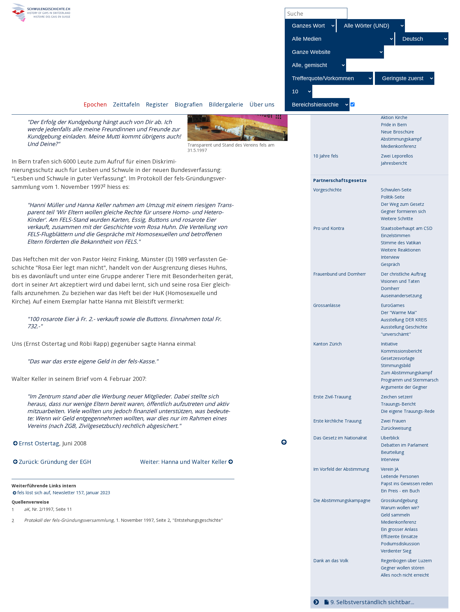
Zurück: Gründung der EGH (55, 461)
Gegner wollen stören (402, 568)
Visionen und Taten (400, 281)
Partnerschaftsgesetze (340, 180)
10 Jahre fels (325, 156)
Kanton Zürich (327, 344)
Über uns (261, 104)
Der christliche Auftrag (403, 274)
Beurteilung (392, 452)
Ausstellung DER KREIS (404, 320)
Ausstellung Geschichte (404, 327)
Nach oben (284, 442)
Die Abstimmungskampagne (342, 500)
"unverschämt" (396, 334)
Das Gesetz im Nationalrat (340, 438)
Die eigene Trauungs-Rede (408, 411)
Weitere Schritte (397, 218)
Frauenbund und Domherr (339, 274)
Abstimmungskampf (401, 139)
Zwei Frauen (393, 421)
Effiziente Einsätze (399, 536)
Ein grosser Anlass (399, 529)
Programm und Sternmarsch (409, 380)
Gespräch (390, 264)
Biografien (188, 104)
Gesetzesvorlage (398, 358)
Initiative (389, 344)
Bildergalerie (226, 104)
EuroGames (393, 305)
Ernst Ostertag (39, 443)
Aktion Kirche (394, 117)
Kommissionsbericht (401, 351)
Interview (390, 257)
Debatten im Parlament (404, 445)
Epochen (95, 104)
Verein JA (390, 469)
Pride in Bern (394, 124)
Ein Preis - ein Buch (400, 491)
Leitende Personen (400, 476)
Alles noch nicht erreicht (405, 575)
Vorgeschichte (327, 190)
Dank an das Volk (330, 560)
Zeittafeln (126, 104)
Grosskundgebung (399, 500)
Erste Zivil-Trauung (332, 397)
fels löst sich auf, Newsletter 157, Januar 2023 (63, 492)
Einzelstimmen (395, 235)
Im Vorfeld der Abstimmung (341, 469)
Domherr (390, 288)
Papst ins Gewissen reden (407, 483)
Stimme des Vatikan (401, 243)
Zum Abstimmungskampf (406, 373)
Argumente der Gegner (404, 387)
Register (157, 104)
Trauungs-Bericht (398, 404)
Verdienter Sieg (396, 551)
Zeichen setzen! (396, 397)
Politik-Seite (393, 197)
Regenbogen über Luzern (406, 560)
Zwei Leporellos (397, 156)
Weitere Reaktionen (401, 250)
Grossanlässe (326, 305)
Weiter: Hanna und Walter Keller (183, 461)
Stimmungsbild (396, 365)
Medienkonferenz (398, 146)
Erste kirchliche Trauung (337, 421)
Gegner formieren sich (403, 211)
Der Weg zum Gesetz (402, 204)
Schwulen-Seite (396, 190)
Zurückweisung (396, 428)
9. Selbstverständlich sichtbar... (372, 602)
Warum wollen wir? (400, 508)
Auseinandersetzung (401, 295)
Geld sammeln (395, 515)
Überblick (390, 438)
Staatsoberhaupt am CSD (406, 228)
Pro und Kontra (328, 228)
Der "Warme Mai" (399, 312)
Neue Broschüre (397, 132)
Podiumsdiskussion (400, 544)
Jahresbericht (394, 163)
